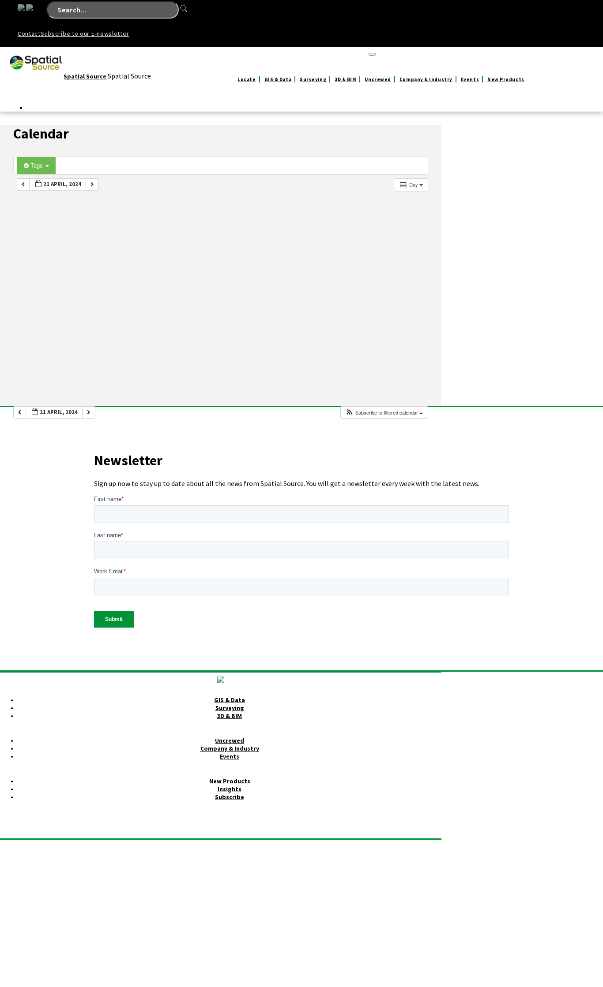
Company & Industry (425, 79)
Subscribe (229, 797)
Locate (246, 79)
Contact (29, 33)
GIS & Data (278, 79)
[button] (384, 413)
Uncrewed (378, 79)
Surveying (313, 79)
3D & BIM (345, 79)
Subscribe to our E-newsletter (85, 33)
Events (470, 79)
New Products (505, 79)
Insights (229, 789)
